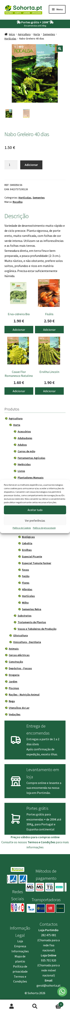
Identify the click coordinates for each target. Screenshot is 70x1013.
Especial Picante (32, 556)
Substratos (25, 615)
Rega (12, 701)
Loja (20, 941)
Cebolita (27, 543)
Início (12, 34)
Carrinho (54, 1003)
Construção (16, 661)
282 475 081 (48, 935)
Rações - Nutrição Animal (24, 694)
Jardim (13, 681)
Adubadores (25, 438)
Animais (14, 648)
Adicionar (31, 165)
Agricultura (24, 34)
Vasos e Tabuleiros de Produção (37, 629)
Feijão (25, 576)
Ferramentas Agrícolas (31, 458)
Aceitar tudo (35, 510)
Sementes (49, 34)
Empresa (20, 946)
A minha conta (11, 1006)
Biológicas (28, 537)
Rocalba (18, 202)
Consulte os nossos (28, 842)
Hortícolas (10, 38)
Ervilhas (27, 550)
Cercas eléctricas (19, 655)
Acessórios (24, 431)
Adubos (22, 444)
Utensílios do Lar (19, 707)
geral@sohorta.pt (49, 985)
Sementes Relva (31, 609)
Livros (21, 471)
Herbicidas (24, 464)
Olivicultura (20, 635)
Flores (25, 582)
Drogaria (14, 675)
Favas (25, 569)
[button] (60, 48)
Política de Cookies (22, 527)
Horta (36, 34)
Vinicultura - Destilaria (27, 642)
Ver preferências (35, 520)
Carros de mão (26, 451)
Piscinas (14, 688)
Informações (20, 951)
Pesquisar (35, 1006)
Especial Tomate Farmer (36, 563)
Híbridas (27, 589)
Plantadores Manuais (31, 477)
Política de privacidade (44, 527)
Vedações (14, 714)
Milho (25, 602)
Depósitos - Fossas (20, 668)
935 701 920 (48, 960)
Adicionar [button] (19, 330)
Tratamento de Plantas (32, 622)
